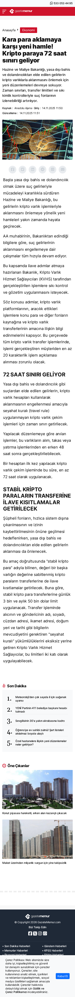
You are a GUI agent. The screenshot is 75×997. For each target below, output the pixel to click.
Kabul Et (63, 976)
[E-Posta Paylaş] (62, 169)
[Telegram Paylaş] (42, 169)
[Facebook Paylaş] (12, 169)
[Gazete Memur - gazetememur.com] (20, 11)
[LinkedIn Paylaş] (32, 169)
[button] (4, 11)
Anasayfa (8, 30)
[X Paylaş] (22, 169)
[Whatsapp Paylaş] (52, 169)
